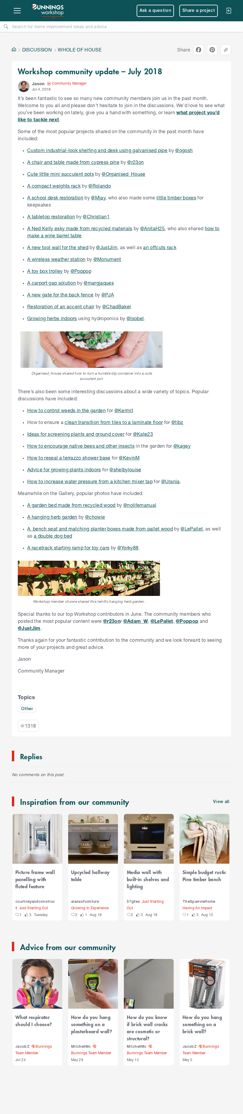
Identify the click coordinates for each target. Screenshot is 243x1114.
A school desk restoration (55, 197)
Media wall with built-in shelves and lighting (148, 879)
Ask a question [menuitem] (155, 11)
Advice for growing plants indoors (64, 469)
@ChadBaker (116, 306)
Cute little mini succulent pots (60, 174)
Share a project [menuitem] (198, 11)
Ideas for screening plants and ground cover (75, 434)
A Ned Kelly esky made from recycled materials (79, 228)
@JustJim (106, 247)
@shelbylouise (125, 469)
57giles (133, 901)
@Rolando (99, 185)
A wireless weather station (56, 259)
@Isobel (135, 318)
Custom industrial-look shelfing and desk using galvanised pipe (97, 150)
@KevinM (129, 457)
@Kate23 (143, 434)
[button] (24, 86)
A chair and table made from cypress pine (73, 162)
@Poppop (81, 271)
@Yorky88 (128, 547)
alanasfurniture (85, 901)
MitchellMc (81, 1046)
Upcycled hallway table (90, 875)
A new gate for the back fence (60, 294)
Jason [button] (38, 83)
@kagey (182, 446)
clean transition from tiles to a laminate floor (114, 422)
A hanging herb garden (52, 517)
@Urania (170, 481)
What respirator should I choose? (33, 1020)
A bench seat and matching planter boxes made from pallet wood (100, 528)
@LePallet (191, 528)
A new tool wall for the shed (57, 247)
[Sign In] (228, 10)
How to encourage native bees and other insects (81, 446)
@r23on (135, 162)
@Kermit (123, 410)
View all (221, 802)
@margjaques (99, 283)
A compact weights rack (54, 185)
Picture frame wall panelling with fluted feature (35, 879)
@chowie (95, 517)
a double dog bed (53, 536)
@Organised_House (123, 174)
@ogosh (184, 150)
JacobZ (22, 1046)
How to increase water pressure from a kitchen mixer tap (90, 481)
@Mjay (98, 197)
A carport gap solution (51, 283)
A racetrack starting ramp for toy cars (68, 547)
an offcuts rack (159, 247)
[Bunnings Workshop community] (48, 10)
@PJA (107, 294)
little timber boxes (176, 197)
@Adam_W (135, 621)
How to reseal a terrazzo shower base (69, 457)
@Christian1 (96, 216)
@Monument (107, 259)
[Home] (14, 49)
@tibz (177, 422)
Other (27, 709)
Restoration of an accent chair (61, 306)
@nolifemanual (139, 505)
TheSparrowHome (199, 901)
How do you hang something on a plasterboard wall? (91, 1024)
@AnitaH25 (152, 228)
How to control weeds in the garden (66, 410)
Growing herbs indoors (52, 318)
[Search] (6, 26)
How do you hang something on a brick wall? (202, 1024)
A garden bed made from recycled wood (71, 505)
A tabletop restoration (51, 216)
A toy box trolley (45, 271)
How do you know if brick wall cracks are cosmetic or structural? (147, 1027)
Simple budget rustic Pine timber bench (204, 875)
